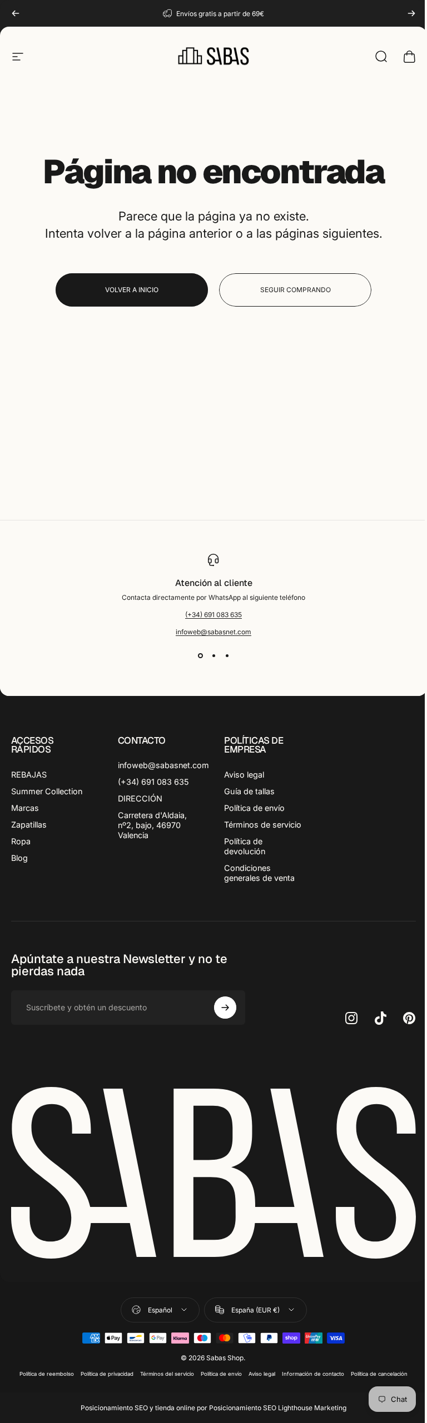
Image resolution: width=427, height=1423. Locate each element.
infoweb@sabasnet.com (213, 632)
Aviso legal (244, 774)
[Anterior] (15, 13)
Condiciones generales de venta (259, 873)
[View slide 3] (227, 656)
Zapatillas (29, 824)
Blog (19, 858)
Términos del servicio (167, 1374)
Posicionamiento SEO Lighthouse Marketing (277, 1408)
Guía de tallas (249, 791)
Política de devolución (244, 846)
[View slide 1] (200, 656)
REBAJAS (29, 774)
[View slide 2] (213, 656)
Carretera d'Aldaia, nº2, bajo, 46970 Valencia (152, 825)
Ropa (21, 841)
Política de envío (254, 808)
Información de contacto (313, 1374)
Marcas (25, 808)
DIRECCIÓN (140, 798)
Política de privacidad (107, 1374)
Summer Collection (46, 791)
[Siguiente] (411, 13)
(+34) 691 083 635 (213, 614)
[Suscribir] (225, 1007)
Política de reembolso (46, 1374)
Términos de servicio (262, 824)
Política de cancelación (379, 1374)
